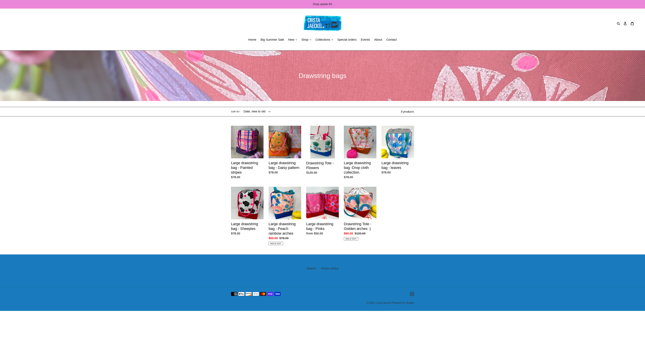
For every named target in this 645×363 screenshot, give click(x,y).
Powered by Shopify (403, 302)
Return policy (330, 268)
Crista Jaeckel (383, 302)
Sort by (235, 112)
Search (311, 268)
